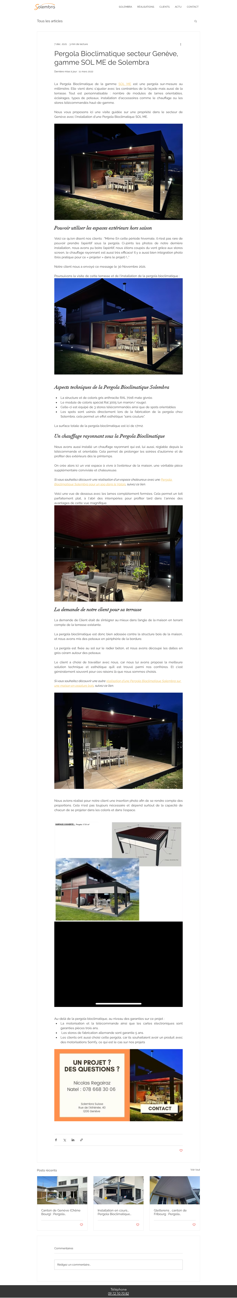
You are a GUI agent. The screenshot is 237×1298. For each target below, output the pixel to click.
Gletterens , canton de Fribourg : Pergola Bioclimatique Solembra (171, 1212)
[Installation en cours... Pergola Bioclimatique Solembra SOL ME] (119, 1190)
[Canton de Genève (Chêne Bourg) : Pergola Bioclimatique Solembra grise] (62, 1190)
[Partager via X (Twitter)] (64, 1140)
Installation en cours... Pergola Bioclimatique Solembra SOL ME (114, 1212)
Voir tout (195, 1169)
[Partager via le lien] (81, 1140)
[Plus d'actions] (181, 44)
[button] (195, 21)
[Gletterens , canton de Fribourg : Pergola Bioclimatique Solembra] (175, 1190)
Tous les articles (50, 21)
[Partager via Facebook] (56, 1140)
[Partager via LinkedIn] (73, 1140)
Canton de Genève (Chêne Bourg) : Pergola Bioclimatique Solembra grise (61, 1212)
